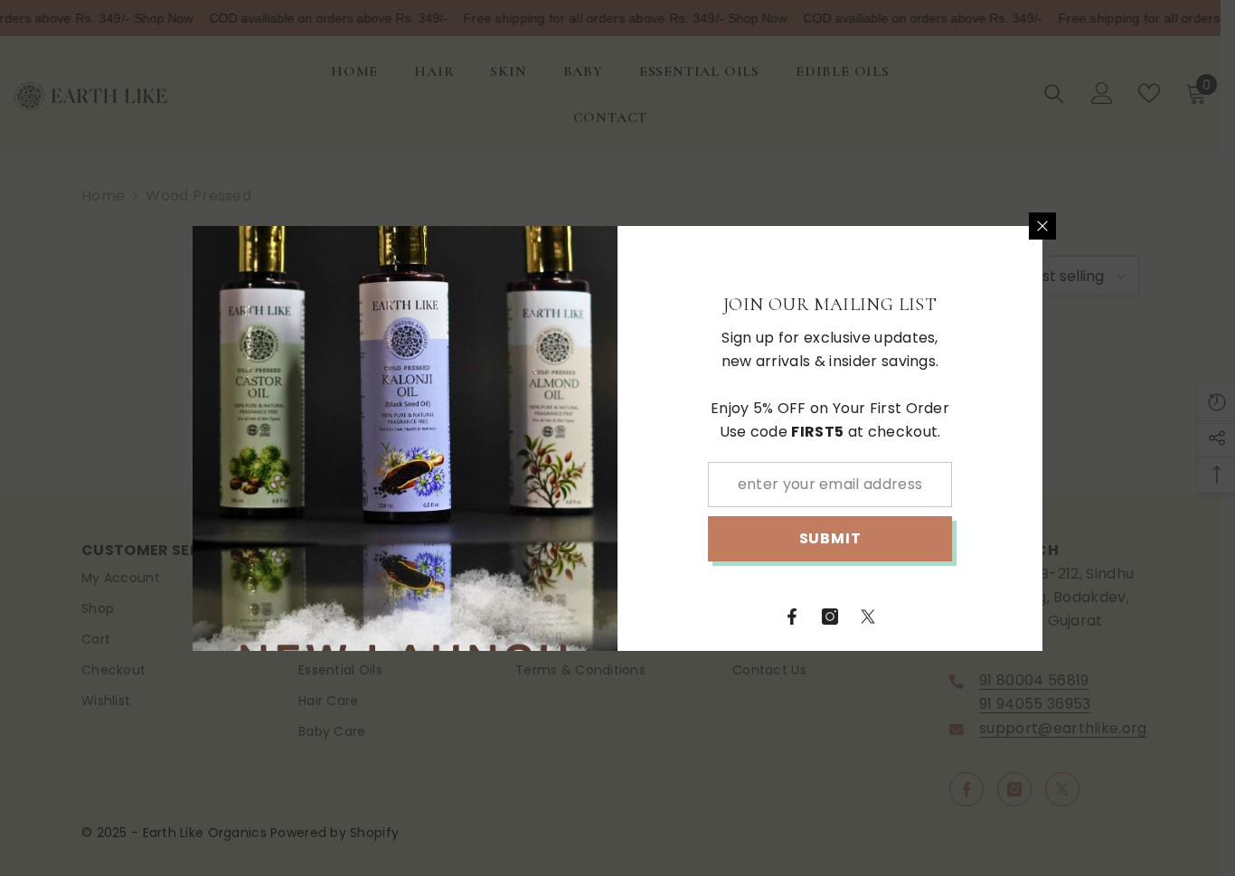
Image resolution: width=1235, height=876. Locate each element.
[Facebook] (792, 617)
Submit (830, 538)
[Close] (1042, 226)
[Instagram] (830, 617)
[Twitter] (868, 617)
